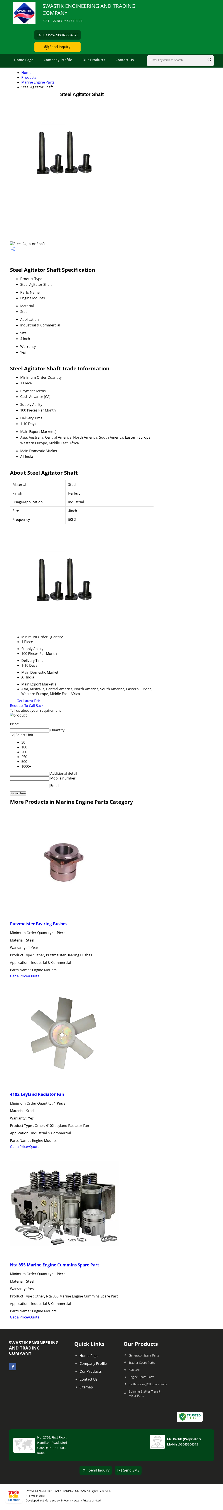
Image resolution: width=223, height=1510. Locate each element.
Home (26, 72)
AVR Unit (134, 1370)
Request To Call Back (26, 705)
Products (28, 77)
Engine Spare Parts (141, 1377)
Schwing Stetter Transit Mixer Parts (144, 1393)
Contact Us (125, 60)
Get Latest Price (29, 700)
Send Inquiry (59, 46)
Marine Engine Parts (37, 82)
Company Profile (58, 60)
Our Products (94, 60)
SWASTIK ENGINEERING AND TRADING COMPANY (88, 12)
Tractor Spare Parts (142, 1362)
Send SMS (131, 1470)
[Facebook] (12, 1369)
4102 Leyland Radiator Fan (37, 1094)
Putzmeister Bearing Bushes (38, 923)
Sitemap (86, 1387)
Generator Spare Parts (144, 1355)
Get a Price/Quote (24, 976)
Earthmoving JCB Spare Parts (148, 1384)
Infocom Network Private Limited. (81, 1500)
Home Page (23, 60)
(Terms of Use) (36, 1496)
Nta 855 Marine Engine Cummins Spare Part (54, 1265)
